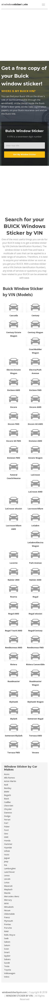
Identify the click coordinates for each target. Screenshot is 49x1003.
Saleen (7, 941)
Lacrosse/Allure (35, 508)
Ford (6, 830)
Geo (6, 833)
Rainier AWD (35, 580)
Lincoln (7, 879)
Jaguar (7, 858)
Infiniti (7, 851)
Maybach (8, 889)
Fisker (7, 826)
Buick (6, 798)
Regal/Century (35, 630)
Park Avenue (35, 563)
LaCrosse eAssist (13, 508)
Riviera (13, 664)
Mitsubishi (8, 906)
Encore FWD (13, 424)
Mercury (8, 899)
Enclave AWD (13, 390)
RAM (6, 931)
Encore (13, 407)
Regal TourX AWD (13, 630)
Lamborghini (10, 868)
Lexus (7, 875)
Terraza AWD (35, 735)
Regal (35, 596)
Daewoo (8, 812)
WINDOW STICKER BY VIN (19, 995)
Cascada (14, 315)
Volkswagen (9, 973)
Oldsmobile (9, 913)
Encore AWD (35, 407)
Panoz (7, 917)
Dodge (7, 816)
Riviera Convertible (35, 664)
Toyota (7, 969)
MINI (6, 903)
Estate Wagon (35, 458)
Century (35, 315)
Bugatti (7, 795)
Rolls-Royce (9, 934)
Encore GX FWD (13, 441)
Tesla (6, 966)
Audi (6, 784)
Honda (7, 840)
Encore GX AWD (35, 424)
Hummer (8, 844)
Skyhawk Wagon (35, 702)
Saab (6, 938)
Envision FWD (13, 458)
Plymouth (8, 920)
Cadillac (7, 802)
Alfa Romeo (9, 777)
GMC (6, 837)
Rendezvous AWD (13, 647)
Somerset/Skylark (13, 735)
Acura (6, 774)
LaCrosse (35, 474)
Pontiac (7, 924)
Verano (35, 752)
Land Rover (9, 872)
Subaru (7, 959)
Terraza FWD (13, 752)
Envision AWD (35, 441)
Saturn (7, 945)
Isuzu (6, 854)
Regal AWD (13, 613)
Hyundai (8, 847)
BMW (6, 791)
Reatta (13, 596)
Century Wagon (35, 332)
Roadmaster (14, 681)
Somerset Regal (35, 718)
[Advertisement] (24, 34)
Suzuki (7, 962)
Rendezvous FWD (35, 647)
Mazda (7, 893)
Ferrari (7, 819)
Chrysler (8, 809)
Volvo (6, 976)
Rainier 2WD (13, 580)
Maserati (8, 886)
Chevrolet (8, 805)
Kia (5, 865)
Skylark (13, 718)
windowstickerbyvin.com (14, 992)
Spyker (7, 955)
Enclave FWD (35, 390)
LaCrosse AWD (35, 491)
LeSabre (35, 525)
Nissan (7, 910)
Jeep (6, 861)
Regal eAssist (35, 613)
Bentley (7, 788)
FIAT (6, 823)
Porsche (8, 927)
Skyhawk (13, 702)
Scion (6, 948)
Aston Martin (10, 781)
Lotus (6, 882)
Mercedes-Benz (11, 896)
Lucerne (14, 563)
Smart (7, 952)
